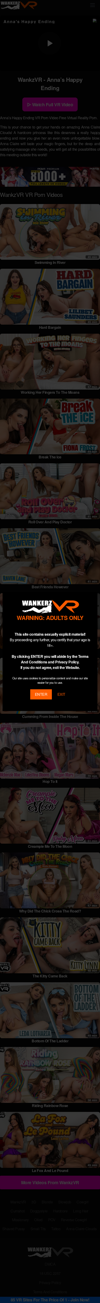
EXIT (61, 694)
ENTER (41, 694)
